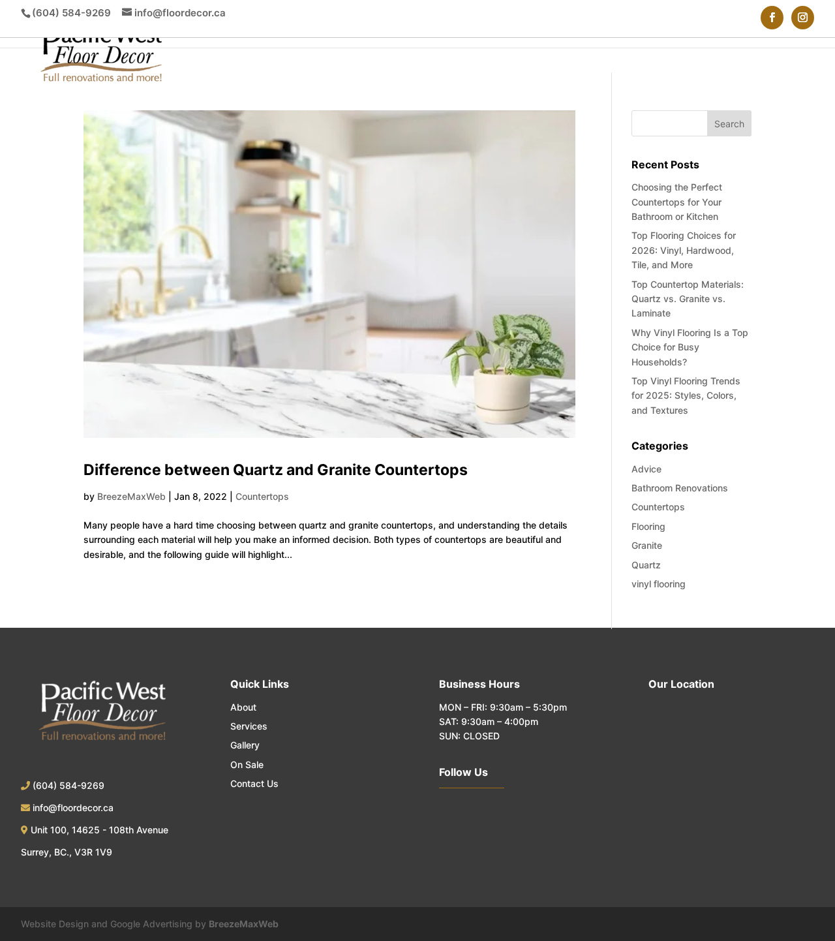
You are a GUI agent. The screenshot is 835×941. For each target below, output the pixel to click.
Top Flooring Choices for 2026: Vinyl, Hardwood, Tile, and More (683, 250)
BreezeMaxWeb (131, 496)
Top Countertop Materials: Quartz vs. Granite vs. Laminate (687, 299)
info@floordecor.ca (73, 807)
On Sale (247, 764)
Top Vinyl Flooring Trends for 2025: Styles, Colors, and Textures (685, 395)
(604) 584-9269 (71, 13)
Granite (646, 545)
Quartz (646, 564)
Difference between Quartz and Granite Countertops (276, 470)
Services (248, 726)
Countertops (262, 496)
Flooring (648, 526)
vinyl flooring (658, 583)
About (243, 707)
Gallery (245, 744)
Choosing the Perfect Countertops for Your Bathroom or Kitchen (676, 201)
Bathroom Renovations (679, 487)
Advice (646, 468)
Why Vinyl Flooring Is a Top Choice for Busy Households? (689, 347)
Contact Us (254, 783)
